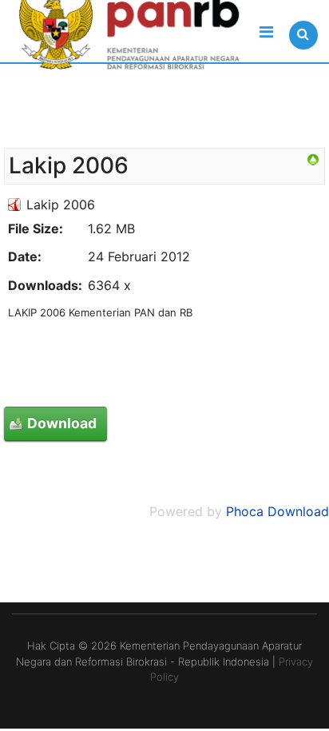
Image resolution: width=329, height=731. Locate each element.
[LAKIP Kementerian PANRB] (313, 159)
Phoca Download (277, 511)
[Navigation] (266, 32)
